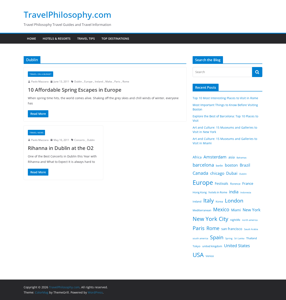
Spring (228, 238)
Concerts (79, 140)
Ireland (99, 81)
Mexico (221, 209)
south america (200, 238)
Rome (125, 81)
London (234, 200)
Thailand (251, 238)
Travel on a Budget (41, 74)
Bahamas (241, 157)
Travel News (36, 132)
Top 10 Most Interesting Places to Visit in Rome (225, 98)
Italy (208, 200)
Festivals (221, 183)
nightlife (235, 220)
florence (235, 184)
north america (250, 220)
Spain (216, 237)
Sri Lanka (239, 238)
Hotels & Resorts (57, 39)
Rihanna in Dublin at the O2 (61, 147)
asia (231, 157)
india (233, 192)
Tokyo (196, 246)
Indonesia (245, 192)
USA (198, 255)
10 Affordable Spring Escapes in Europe (74, 89)
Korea (219, 201)
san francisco (231, 229)
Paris (117, 81)
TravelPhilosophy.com (67, 14)
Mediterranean (202, 210)
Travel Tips (86, 39)
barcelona (203, 165)
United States (237, 245)
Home (31, 39)
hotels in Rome (218, 192)
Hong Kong (200, 192)
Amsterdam (215, 157)
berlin (219, 165)
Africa (197, 157)
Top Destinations (115, 39)
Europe (88, 81)
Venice (210, 256)
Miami (236, 210)
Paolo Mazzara (40, 81)
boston (231, 165)
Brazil (245, 165)
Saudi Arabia (251, 229)
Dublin (78, 81)
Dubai (231, 173)
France (247, 183)
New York (251, 210)
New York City (210, 218)
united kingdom (212, 246)
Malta (108, 81)
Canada (200, 173)
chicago (217, 173)
